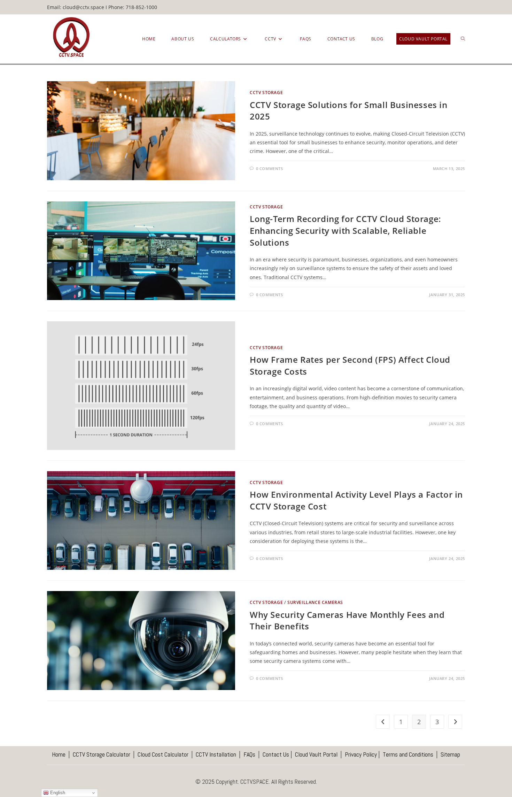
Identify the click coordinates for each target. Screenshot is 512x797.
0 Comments (269, 168)
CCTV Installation (216, 754)
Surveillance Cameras (315, 602)
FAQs (248, 754)
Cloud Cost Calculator (163, 754)
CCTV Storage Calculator (101, 754)
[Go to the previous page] (383, 722)
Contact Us (276, 754)
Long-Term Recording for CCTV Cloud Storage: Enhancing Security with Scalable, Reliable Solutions (345, 230)
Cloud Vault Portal (316, 754)
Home (58, 754)
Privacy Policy (361, 754)
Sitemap (450, 754)
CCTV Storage (266, 92)
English (57, 792)
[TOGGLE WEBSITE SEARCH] (463, 39)
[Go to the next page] (455, 722)
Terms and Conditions (408, 754)
